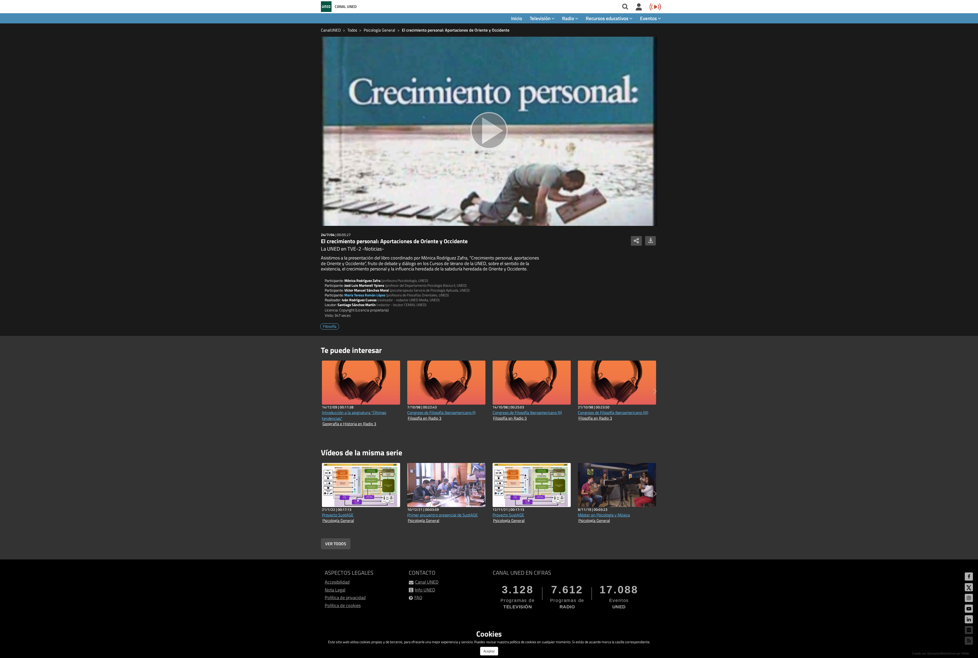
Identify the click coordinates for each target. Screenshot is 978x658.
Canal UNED (427, 582)
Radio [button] (568, 18)
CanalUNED (331, 30)
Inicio (516, 18)
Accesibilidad (337, 582)
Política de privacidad (345, 597)
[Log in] (639, 7)
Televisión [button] (540, 18)
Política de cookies (343, 605)
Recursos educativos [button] (607, 18)
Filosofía (329, 326)
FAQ (418, 597)
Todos (352, 30)
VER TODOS (335, 544)
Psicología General (379, 30)
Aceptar (489, 651)
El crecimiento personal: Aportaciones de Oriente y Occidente (455, 30)
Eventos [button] (649, 18)
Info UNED (425, 589)
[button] (654, 391)
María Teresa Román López (364, 295)
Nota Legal (335, 589)
